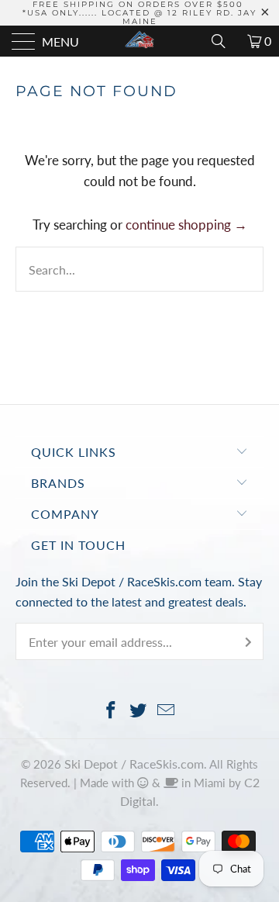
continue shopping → (186, 224)
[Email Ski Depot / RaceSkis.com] (166, 711)
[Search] (224, 41)
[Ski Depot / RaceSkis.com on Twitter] (138, 711)
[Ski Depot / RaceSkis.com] (139, 41)
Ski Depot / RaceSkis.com (134, 763)
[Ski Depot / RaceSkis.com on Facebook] (110, 711)
